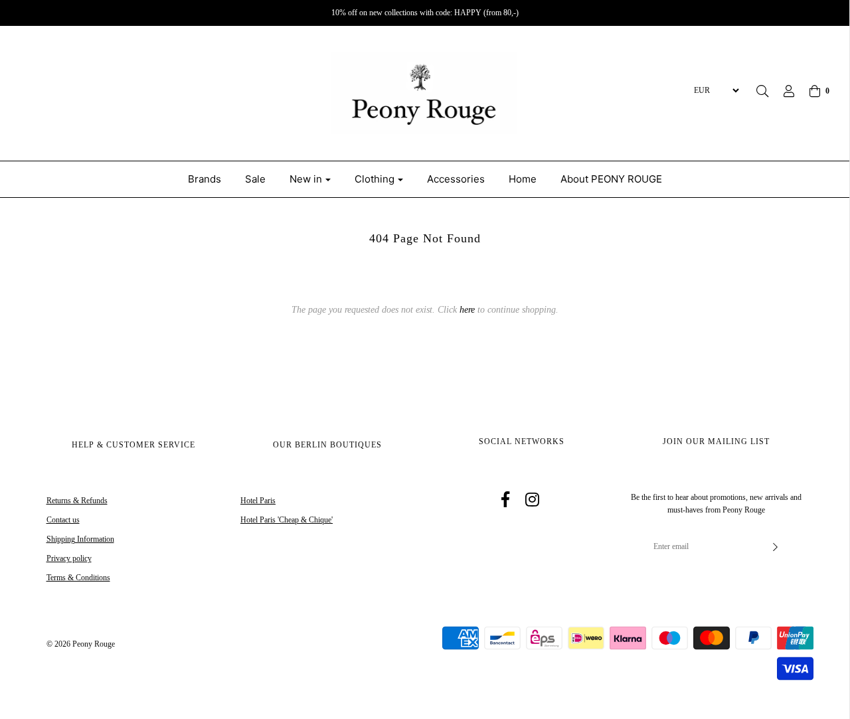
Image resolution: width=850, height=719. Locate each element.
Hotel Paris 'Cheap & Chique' (286, 519)
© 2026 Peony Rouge (80, 644)
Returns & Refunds (77, 500)
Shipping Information (80, 539)
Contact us (63, 519)
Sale (255, 179)
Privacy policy (69, 558)
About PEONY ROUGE (611, 179)
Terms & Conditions (78, 577)
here (467, 310)
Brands (204, 179)
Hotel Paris (258, 500)
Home (523, 179)
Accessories (456, 179)
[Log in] (782, 91)
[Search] (762, 91)
